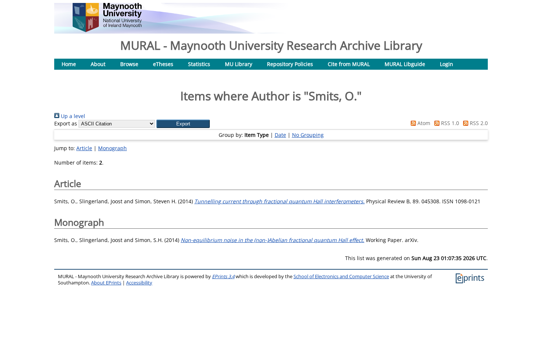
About (98, 64)
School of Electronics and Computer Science (341, 276)
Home (69, 64)
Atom (423, 123)
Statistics (199, 64)
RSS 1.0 (449, 123)
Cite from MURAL (349, 64)
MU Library (238, 64)
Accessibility (139, 283)
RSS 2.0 (478, 123)
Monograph (112, 148)
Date (280, 134)
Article (84, 148)
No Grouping (308, 134)
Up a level (72, 116)
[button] (183, 124)
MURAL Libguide (405, 64)
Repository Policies (290, 64)
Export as (65, 123)
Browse (129, 64)
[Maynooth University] (107, 30)
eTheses (163, 64)
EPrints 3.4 (223, 276)
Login (446, 64)
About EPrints (106, 283)
